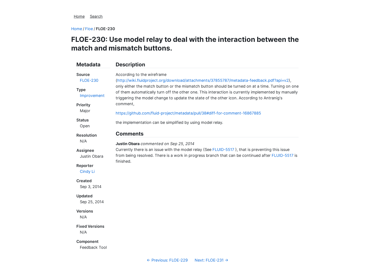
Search (96, 16)
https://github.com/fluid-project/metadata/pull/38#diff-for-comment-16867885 (188, 113)
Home (79, 16)
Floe (89, 28)
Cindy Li (87, 171)
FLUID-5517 (223, 149)
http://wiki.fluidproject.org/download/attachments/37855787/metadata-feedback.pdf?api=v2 (203, 80)
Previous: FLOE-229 (167, 260)
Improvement (92, 95)
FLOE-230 (105, 28)
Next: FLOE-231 (211, 260)
